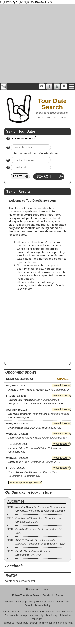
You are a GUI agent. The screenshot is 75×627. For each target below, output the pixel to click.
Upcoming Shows (33, 601)
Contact (49, 601)
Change (63, 378)
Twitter (59, 595)
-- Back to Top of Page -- (37, 589)
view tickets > (61, 385)
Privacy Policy (42, 605)
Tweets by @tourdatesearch (20, 581)
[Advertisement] (37, 43)
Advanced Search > (23, 138)
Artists (18, 601)
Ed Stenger (48, 611)
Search (9, 601)
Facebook (48, 595)
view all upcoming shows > (25, 482)
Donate (60, 601)
